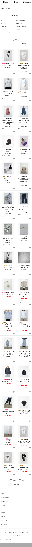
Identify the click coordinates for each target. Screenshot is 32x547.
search (17, 2)
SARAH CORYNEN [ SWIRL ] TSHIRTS (8, 467)
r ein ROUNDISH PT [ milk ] (8, 440)
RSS (9, 532)
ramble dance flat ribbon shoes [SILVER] (8, 238)
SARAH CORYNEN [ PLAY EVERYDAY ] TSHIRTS (24, 66)
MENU (6, 2)
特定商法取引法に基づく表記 (22, 532)
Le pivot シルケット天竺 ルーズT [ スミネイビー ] (24, 412)
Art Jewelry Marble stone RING (24, 237)
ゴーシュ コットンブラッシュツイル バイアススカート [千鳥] (24, 354)
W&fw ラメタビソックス (25, 150)
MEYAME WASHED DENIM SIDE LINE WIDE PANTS (24, 121)
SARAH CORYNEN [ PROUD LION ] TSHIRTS (24, 441)
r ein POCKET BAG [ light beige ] (8, 293)
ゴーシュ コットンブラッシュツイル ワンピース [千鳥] (8, 354)
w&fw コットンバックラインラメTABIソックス (8, 178)
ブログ (5, 532)
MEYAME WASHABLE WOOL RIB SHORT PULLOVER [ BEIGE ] (24, 180)
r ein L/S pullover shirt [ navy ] (8, 380)
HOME (2, 8)
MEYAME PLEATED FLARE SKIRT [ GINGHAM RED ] (8, 121)
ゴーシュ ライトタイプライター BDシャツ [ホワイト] (24, 325)
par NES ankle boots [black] (8, 266)
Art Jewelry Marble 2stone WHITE (24, 266)
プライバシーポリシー (16, 535)
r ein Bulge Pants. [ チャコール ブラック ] (24, 381)
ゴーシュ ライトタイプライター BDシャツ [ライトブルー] (8, 325)
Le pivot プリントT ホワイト (9, 92)
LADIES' (8, 8)
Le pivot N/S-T (26, 92)
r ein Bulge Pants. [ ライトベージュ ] (24, 294)
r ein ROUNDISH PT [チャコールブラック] (8, 411)
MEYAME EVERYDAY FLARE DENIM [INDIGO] (24, 208)
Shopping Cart (28, 2)
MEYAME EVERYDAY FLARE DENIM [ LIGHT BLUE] (8, 209)
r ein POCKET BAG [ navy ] (9, 64)
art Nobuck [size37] (10, 150)
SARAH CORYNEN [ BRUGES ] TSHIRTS (24, 467)
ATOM (12, 532)
